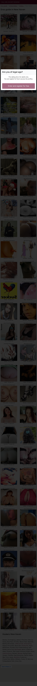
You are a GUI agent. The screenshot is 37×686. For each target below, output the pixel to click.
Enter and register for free (18, 86)
